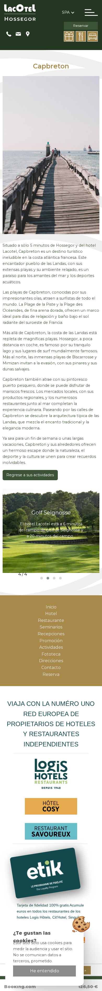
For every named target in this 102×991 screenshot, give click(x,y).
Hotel (51, 613)
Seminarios (51, 627)
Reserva (51, 674)
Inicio (51, 607)
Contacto (51, 667)
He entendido (44, 970)
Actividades (51, 647)
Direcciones (51, 660)
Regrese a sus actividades (30, 475)
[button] (41, 578)
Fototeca (51, 654)
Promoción (51, 640)
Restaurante (51, 620)
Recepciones (51, 633)
